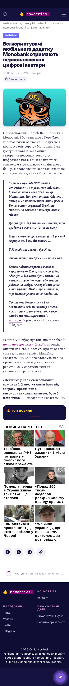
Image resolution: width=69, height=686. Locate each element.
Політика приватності (51, 622)
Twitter (7, 625)
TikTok (7, 612)
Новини (11, 35)
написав (15, 320)
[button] (5, 14)
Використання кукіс (50, 616)
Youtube (8, 619)
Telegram (9, 631)
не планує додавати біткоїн (24, 344)
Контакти (43, 597)
